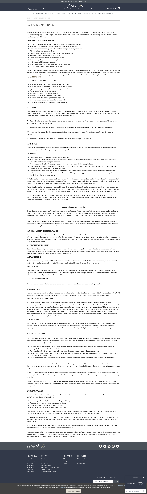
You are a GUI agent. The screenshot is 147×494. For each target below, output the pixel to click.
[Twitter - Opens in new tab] (104, 446)
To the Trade (30, 471)
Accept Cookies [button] (73, 491)
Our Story (44, 459)
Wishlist (65, 463)
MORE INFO (36, 77)
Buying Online (31, 459)
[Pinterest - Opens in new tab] (117, 446)
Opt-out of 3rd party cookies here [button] (122, 485)
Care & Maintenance (83, 461)
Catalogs (65, 461)
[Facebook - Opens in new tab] (100, 446)
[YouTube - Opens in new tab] (109, 446)
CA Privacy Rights (46, 465)
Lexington (49, 13)
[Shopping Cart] (119, 8)
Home (29, 18)
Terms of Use (30, 467)
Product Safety (81, 463)
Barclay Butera (84, 13)
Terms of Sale (30, 465)
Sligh (94, 13)
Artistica (72, 13)
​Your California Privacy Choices (50, 467)
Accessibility (30, 469)
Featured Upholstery (106, 13)
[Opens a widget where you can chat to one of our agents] (135, 484)
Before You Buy (31, 461)
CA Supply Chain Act (46, 469)
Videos (65, 459)
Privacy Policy (45, 463)
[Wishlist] (116, 8)
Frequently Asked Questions (48, 471)
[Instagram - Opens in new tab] (113, 446)
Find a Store (30, 463)
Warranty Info (81, 459)
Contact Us (44, 461)
